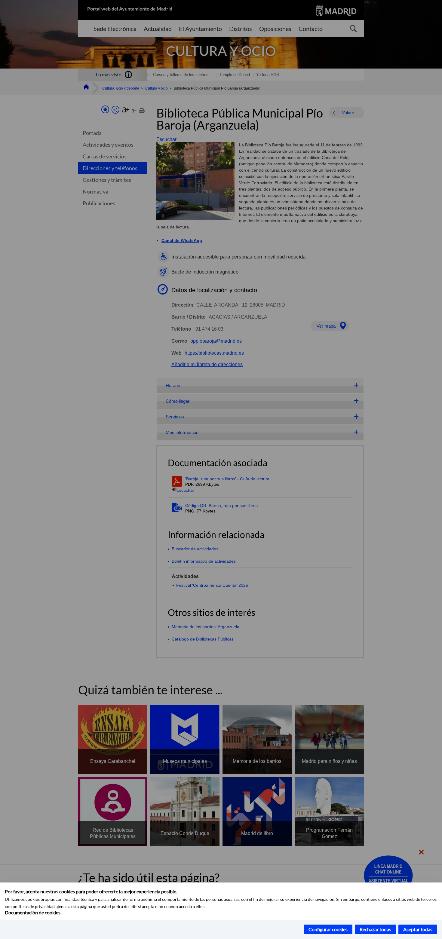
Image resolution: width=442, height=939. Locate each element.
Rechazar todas (375, 929)
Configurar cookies (328, 929)
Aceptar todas (417, 929)
